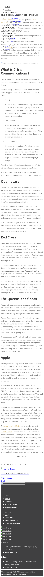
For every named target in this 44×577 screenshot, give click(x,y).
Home (7, 7)
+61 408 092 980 (11, 552)
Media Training (11, 507)
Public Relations (11, 504)
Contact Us (9, 517)
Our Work (9, 33)
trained (9, 47)
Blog (6, 515)
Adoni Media (15, 426)
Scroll (3, 481)
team (6, 426)
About (8, 10)
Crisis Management (12, 523)
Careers (8, 512)
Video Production (11, 520)
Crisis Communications (9, 19)
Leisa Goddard (6, 432)
